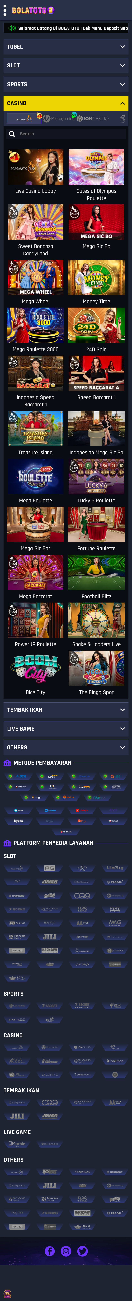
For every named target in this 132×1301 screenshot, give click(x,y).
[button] (66, 45)
